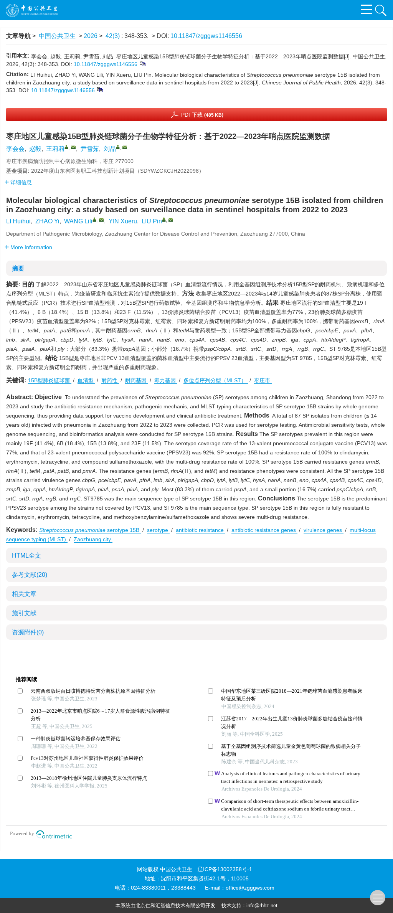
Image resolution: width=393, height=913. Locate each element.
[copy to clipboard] (99, 89)
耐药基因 (136, 380)
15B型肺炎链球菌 (49, 380)
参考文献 (29, 574)
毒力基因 (165, 380)
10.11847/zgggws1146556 (206, 36)
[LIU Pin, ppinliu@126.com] (164, 219)
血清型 (86, 380)
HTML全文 (26, 555)
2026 (90, 36)
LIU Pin (152, 221)
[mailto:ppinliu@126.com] (124, 147)
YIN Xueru (123, 221)
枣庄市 (263, 380)
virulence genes (323, 530)
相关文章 (24, 594)
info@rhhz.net (261, 905)
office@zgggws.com (250, 888)
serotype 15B (90, 530)
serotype (158, 530)
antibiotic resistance (200, 530)
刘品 (110, 148)
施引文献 (24, 613)
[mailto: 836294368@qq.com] (101, 220)
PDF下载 (202, 115)
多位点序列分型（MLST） (215, 380)
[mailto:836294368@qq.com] (73, 147)
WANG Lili (78, 221)
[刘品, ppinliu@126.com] (118, 147)
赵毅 (35, 148)
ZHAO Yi (47, 221)
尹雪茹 (90, 148)
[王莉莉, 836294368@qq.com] (66, 147)
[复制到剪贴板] (142, 63)
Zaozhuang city (93, 539)
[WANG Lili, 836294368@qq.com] (94, 219)
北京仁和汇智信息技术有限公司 (170, 905)
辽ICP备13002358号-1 (225, 869)
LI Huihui (18, 221)
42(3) (113, 36)
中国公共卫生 (57, 36)
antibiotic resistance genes (264, 530)
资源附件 (28, 632)
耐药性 (110, 380)
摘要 (18, 268)
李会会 (15, 148)
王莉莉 (55, 148)
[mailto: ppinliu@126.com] (170, 220)
